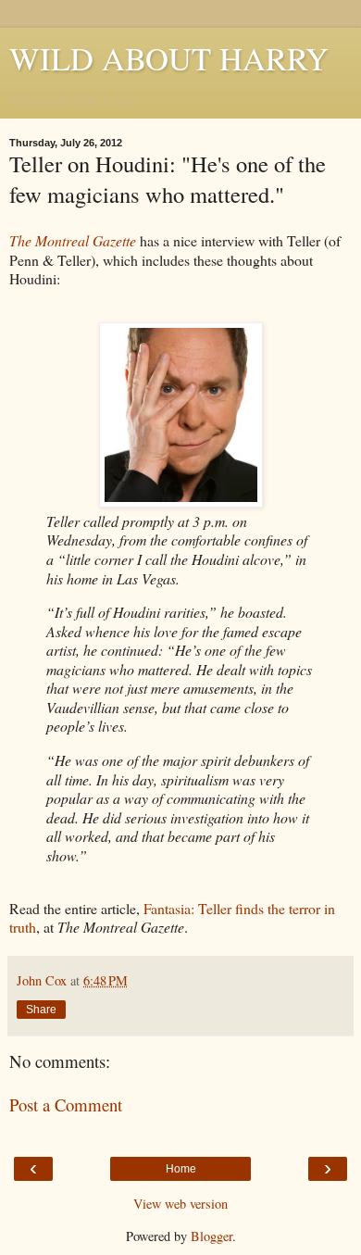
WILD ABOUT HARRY (169, 58)
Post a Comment (65, 1104)
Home (181, 1168)
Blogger (211, 1236)
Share (41, 1009)
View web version (180, 1203)
